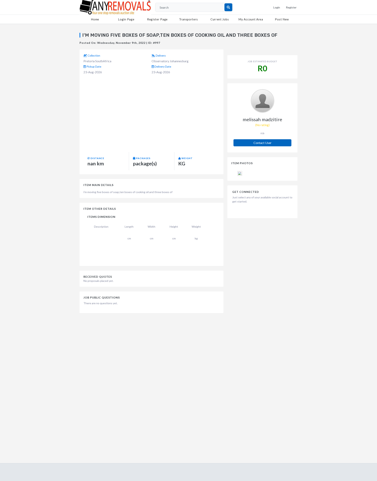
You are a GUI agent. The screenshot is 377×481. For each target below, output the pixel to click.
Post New (282, 19)
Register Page (157, 19)
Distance (97, 158)
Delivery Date (162, 66)
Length (129, 226)
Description (101, 226)
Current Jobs (219, 19)
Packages (142, 158)
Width (151, 226)
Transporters (188, 19)
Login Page (126, 19)
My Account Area (250, 19)
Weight (187, 158)
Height (174, 226)
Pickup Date (93, 66)
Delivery (160, 55)
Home (95, 19)
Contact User (262, 143)
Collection (93, 55)
